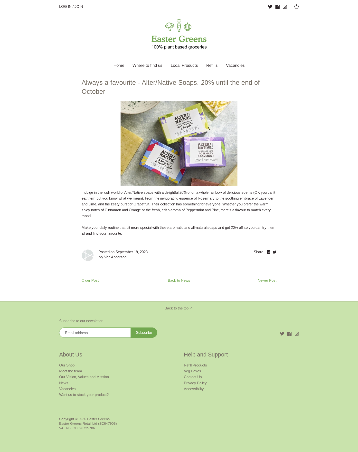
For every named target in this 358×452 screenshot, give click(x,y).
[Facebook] (277, 6)
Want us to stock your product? (84, 395)
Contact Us (193, 377)
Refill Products (195, 365)
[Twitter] (270, 6)
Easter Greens (98, 419)
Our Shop (67, 365)
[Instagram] (285, 6)
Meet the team (70, 371)
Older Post (90, 280)
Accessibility (194, 389)
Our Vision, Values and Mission (84, 377)
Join (79, 6)
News (63, 383)
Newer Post (267, 280)
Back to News (179, 280)
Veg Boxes (192, 371)
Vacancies (67, 389)
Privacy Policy (195, 383)
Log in (65, 6)
